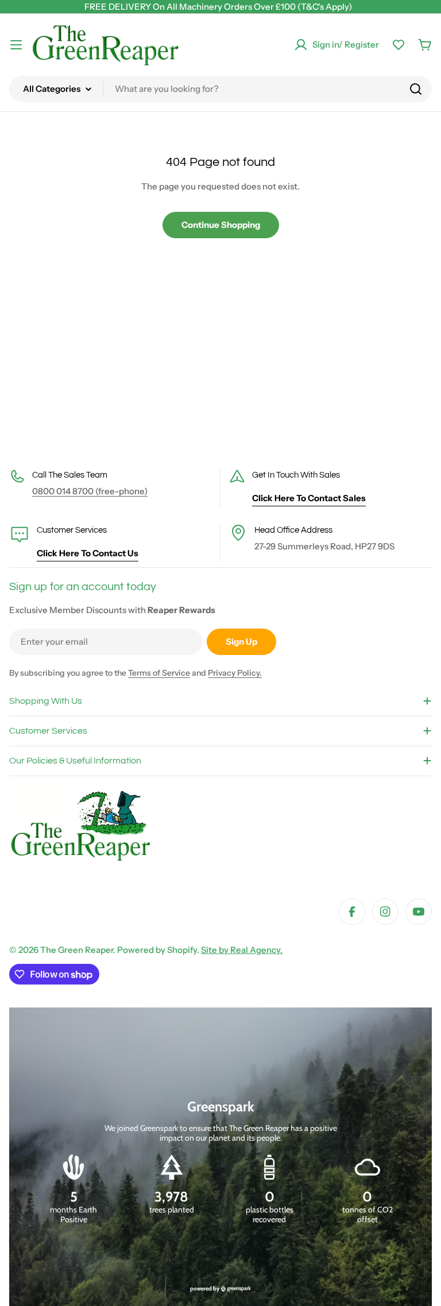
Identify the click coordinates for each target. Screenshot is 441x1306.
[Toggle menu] (16, 45)
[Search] (416, 89)
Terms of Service (159, 673)
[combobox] (220, 89)
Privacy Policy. (235, 673)
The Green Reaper (76, 949)
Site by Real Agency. (242, 949)
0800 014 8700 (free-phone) (90, 491)
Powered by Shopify (157, 949)
